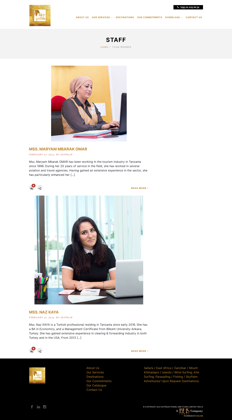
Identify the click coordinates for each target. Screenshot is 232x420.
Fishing (178, 376)
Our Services (95, 372)
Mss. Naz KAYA (44, 312)
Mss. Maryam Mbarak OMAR (58, 149)
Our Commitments (98, 381)
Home (104, 47)
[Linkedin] (37, 407)
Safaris (148, 368)
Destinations (94, 376)
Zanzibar (180, 368)
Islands (166, 372)
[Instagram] (43, 407)
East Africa (163, 368)
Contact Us (94, 390)
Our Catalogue (96, 385)
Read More (138, 188)
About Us (92, 368)
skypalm (66, 154)
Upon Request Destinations (180, 381)
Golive (199, 416)
